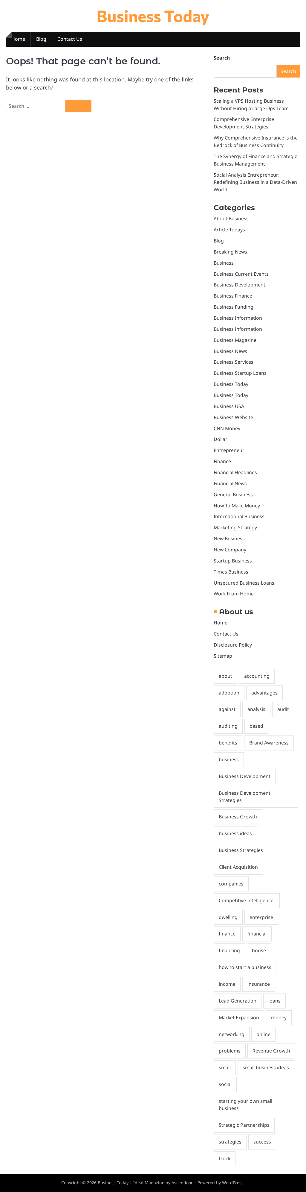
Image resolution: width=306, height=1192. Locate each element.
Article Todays (229, 229)
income (227, 984)
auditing (228, 726)
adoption (229, 692)
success (262, 1141)
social (225, 1084)
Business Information (238, 318)
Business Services (233, 362)
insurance (258, 984)
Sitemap (223, 656)
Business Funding (233, 307)
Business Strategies (241, 850)
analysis (256, 709)
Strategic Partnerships (244, 1125)
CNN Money (227, 428)
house (259, 950)
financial (257, 933)
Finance (222, 461)
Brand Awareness (269, 742)
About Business (231, 218)
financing (229, 950)
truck (224, 1158)
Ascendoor (182, 1182)
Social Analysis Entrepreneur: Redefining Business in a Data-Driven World (255, 182)
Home (18, 39)
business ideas (235, 833)
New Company (230, 549)
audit (283, 709)
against (227, 709)
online (263, 1034)
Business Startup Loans (240, 373)
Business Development (239, 284)
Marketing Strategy (235, 527)
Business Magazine (235, 340)
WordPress (233, 1182)
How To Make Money (237, 505)
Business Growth (238, 816)
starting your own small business (245, 1104)
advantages (264, 692)
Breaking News (230, 251)
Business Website (233, 417)
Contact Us (69, 39)
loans (274, 1000)
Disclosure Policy (233, 645)
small (225, 1067)
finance (227, 933)
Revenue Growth (271, 1050)
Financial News (230, 483)
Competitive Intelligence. (247, 900)
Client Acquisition (238, 867)
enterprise (261, 917)
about (225, 676)
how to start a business (245, 967)
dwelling (228, 917)
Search (222, 57)
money (279, 1017)
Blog (41, 39)
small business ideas (266, 1067)
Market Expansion (239, 1017)
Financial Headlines (235, 472)
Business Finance (233, 295)
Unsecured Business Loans (244, 583)
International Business (239, 516)
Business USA (229, 406)
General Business (233, 494)
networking (231, 1034)
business (229, 759)
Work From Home (234, 593)
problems (230, 1050)
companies (231, 883)
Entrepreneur (229, 450)
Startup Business (233, 560)
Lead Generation (237, 1000)
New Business (229, 538)
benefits (228, 742)
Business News (230, 351)
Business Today (153, 15)
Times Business (231, 571)
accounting (257, 676)
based (256, 726)
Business (224, 263)
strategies (230, 1141)
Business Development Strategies (244, 796)
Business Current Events (241, 274)
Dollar (220, 439)
